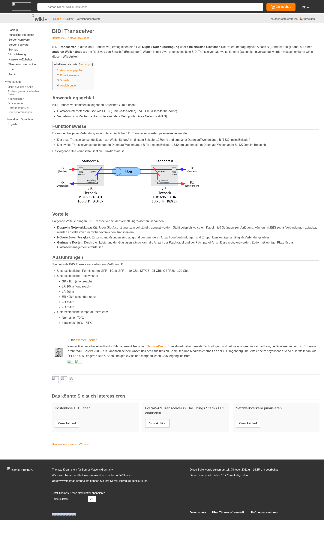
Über (11, 69)
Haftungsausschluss (264, 512)
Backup (13, 29)
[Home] (21, 6)
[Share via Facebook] (56, 379)
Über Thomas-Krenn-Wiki (228, 512)
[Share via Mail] (72, 379)
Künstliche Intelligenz (21, 34)
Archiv (12, 74)
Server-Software (18, 44)
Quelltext (68, 18)
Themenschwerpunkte (22, 64)
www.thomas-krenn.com (74, 480)
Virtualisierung (17, 54)
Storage (13, 49)
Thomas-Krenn (156, 346)
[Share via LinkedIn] (65, 379)
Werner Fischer (86, 340)
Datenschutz (198, 512)
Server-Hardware (19, 39)
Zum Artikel (67, 423)
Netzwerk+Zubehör (79, 37)
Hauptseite (58, 37)
